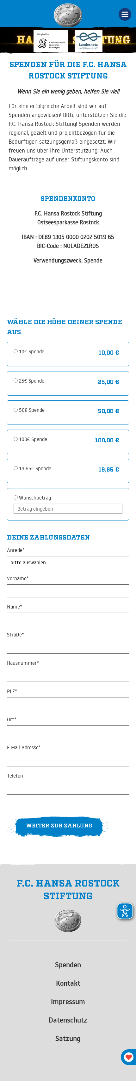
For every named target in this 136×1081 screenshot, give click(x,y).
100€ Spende (33, 439)
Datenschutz (68, 1020)
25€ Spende (31, 380)
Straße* (15, 635)
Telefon (15, 776)
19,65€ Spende (35, 468)
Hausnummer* (23, 663)
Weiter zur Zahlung (59, 825)
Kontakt (68, 983)
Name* (14, 607)
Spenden (68, 964)
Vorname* (18, 578)
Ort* (11, 720)
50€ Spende (32, 410)
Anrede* (16, 550)
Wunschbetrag (35, 497)
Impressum (68, 1001)
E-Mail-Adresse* (24, 747)
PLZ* (12, 691)
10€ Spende (31, 351)
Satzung (68, 1038)
